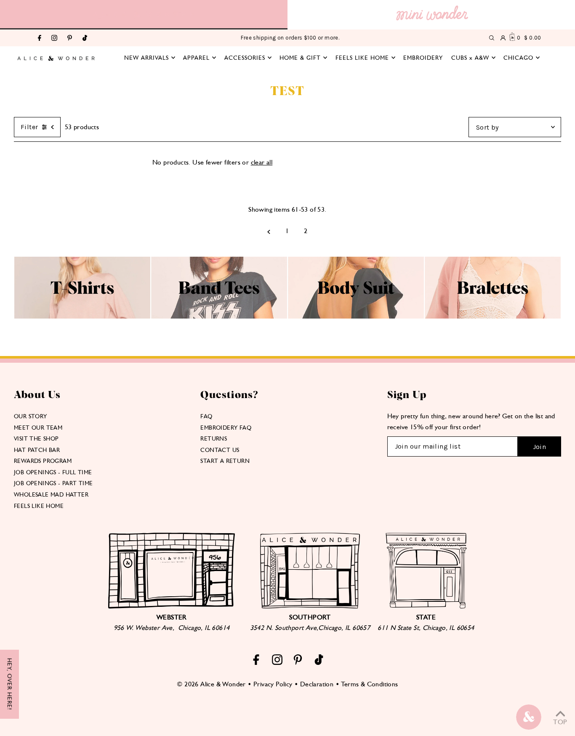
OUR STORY (30, 416)
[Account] (503, 38)
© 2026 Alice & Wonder (211, 684)
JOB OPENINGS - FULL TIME (53, 472)
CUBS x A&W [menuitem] (470, 57)
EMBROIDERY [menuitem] (423, 57)
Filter (29, 127)
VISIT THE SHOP (36, 438)
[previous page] (269, 231)
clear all (262, 162)
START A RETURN (225, 460)
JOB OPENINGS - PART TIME (53, 483)
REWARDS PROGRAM (43, 460)
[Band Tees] (219, 316)
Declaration (316, 684)
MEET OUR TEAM (38, 427)
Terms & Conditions (369, 684)
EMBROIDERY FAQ (225, 427)
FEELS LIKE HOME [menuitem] (362, 57)
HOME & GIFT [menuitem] (300, 57)
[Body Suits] (356, 316)
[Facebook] (39, 39)
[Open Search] (491, 38)
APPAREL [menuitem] (196, 57)
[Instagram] (54, 39)
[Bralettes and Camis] (493, 316)
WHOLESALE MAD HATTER (51, 494)
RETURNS (213, 438)
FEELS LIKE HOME (39, 505)
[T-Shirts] (82, 316)
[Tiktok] (85, 39)
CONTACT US (219, 449)
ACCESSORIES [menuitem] (244, 57)
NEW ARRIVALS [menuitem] (146, 57)
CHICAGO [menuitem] (518, 57)
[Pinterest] (69, 39)
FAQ (206, 416)
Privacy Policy (273, 684)
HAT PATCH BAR (37, 449)
